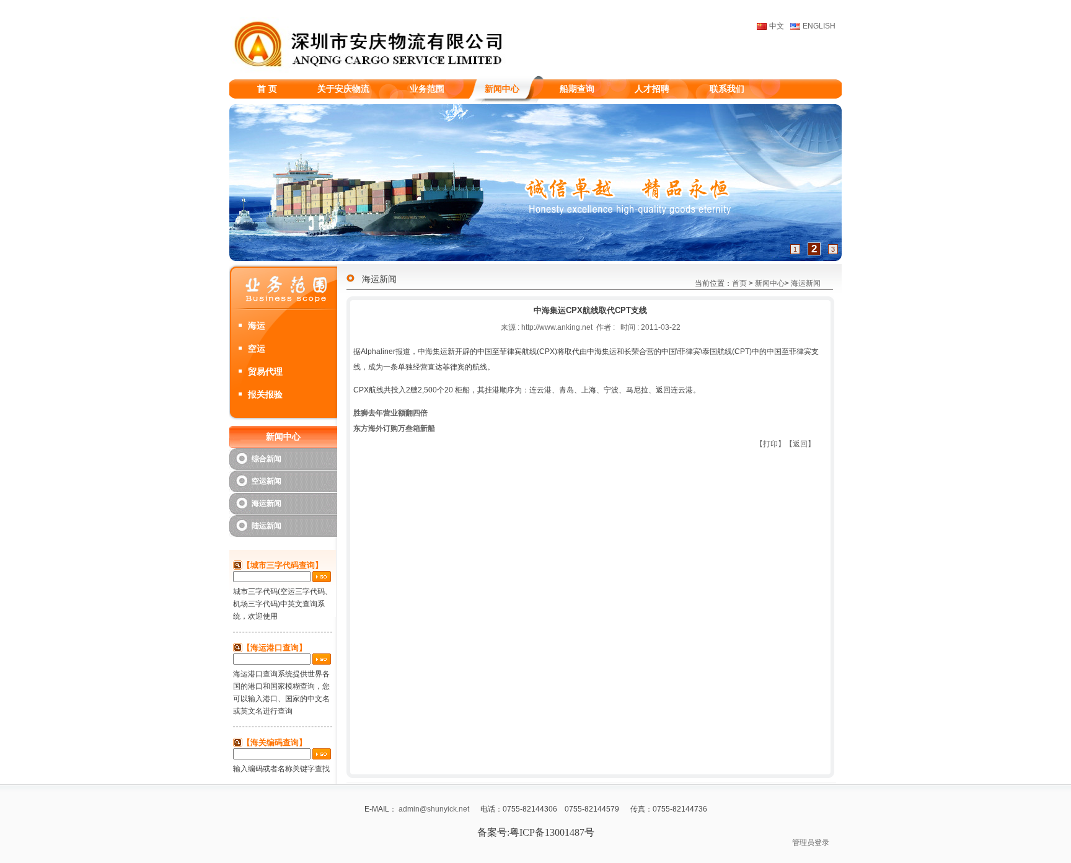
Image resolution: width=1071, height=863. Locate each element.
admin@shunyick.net (434, 809)
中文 (776, 26)
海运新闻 (266, 503)
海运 (256, 325)
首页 (739, 283)
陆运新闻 (266, 525)
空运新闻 (266, 481)
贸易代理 (265, 371)
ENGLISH (819, 26)
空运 (256, 348)
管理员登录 (810, 842)
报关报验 (265, 394)
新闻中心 (770, 283)
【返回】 (800, 444)
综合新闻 (266, 458)
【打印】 (770, 444)
